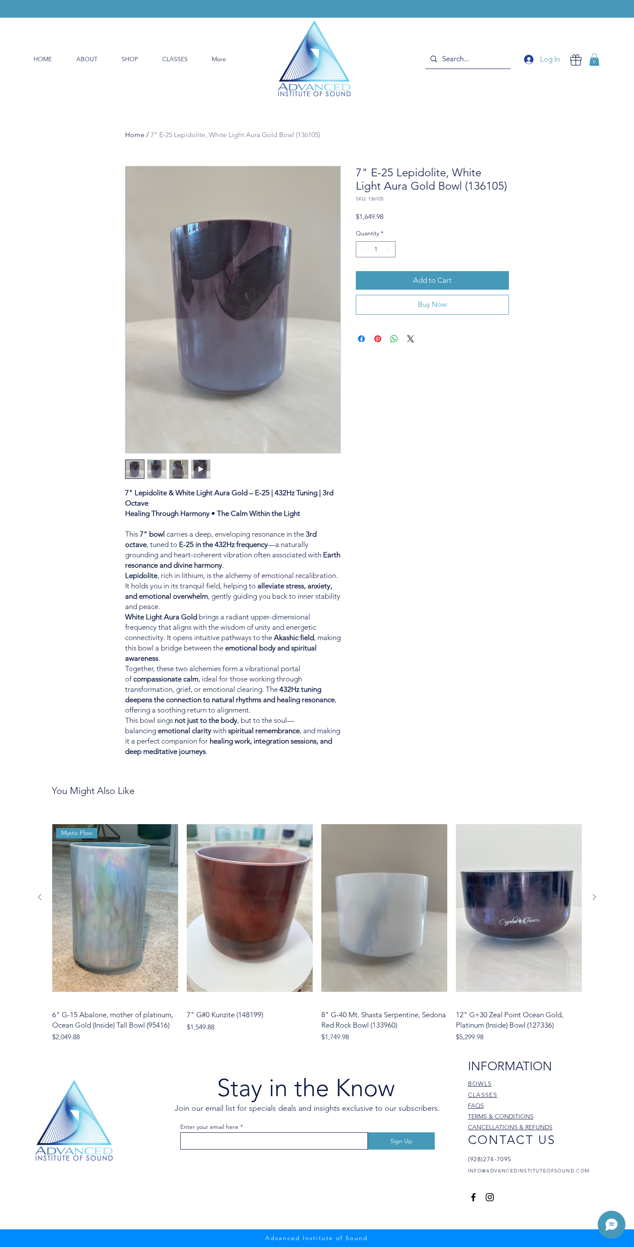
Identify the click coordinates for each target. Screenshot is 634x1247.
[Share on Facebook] (361, 339)
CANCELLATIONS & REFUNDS (510, 1127)
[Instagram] (489, 1197)
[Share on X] (410, 339)
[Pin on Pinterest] (378, 339)
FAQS (476, 1105)
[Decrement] (362, 249)
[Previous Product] (40, 897)
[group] (317, 928)
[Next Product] (594, 897)
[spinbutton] (375, 249)
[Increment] (388, 249)
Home (134, 135)
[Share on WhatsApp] (394, 339)
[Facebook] (473, 1197)
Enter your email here (209, 1127)
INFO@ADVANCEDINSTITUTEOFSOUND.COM (529, 1171)
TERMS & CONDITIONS (501, 1116)
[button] (594, 59)
